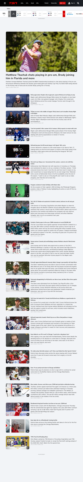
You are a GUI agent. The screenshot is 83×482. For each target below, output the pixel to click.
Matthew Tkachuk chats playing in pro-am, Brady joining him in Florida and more (40, 76)
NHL (22, 3)
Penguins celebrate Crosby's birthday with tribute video (45, 185)
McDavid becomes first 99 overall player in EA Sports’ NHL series (48, 145)
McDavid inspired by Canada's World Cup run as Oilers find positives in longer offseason (51, 318)
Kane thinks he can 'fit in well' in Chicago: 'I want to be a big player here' (50, 334)
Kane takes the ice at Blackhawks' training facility (44, 420)
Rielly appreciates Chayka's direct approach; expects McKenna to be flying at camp (53, 95)
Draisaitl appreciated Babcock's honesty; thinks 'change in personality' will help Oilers (54, 262)
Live (64, 3)
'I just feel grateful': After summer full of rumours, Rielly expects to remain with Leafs (54, 128)
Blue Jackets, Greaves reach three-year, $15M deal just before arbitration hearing (52, 384)
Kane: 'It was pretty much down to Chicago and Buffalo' (45, 368)
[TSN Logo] (13, 3)
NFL (37, 3)
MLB (32, 3)
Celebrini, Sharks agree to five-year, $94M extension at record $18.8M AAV (51, 222)
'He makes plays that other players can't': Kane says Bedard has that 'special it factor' (53, 351)
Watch (46, 3)
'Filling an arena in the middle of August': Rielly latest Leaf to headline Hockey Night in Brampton (53, 112)
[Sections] (4, 3)
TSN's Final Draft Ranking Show (39, 437)
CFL (27, 3)
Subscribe (54, 3)
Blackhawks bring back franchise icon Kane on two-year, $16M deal (49, 403)
